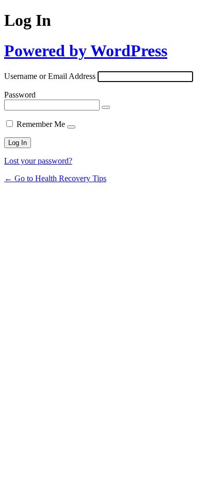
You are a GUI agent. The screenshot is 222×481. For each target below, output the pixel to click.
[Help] (71, 127)
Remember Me (41, 124)
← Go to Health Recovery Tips (55, 178)
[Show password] (106, 107)
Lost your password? (38, 160)
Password (20, 94)
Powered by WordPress (85, 50)
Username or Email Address (50, 76)
